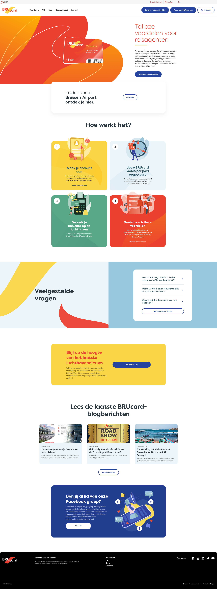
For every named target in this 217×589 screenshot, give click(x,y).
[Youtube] (212, 558)
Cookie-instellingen (208, 583)
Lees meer (130, 97)
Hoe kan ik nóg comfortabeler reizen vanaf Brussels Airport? (158, 279)
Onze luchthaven (156, 2)
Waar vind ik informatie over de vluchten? (159, 301)
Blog (50, 10)
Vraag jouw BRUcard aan (183, 10)
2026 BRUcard (8, 583)
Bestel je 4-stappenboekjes (155, 10)
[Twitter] (207, 558)
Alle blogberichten (108, 472)
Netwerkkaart (62, 10)
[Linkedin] (202, 558)
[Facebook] (192, 558)
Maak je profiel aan (79, 185)
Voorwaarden (195, 583)
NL (178, 2)
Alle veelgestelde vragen (163, 311)
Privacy (185, 583)
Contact (74, 10)
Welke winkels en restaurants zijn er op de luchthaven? (160, 290)
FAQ (43, 10)
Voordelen (34, 10)
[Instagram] (197, 558)
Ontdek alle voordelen (137, 242)
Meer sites (168, 2)
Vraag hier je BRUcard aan (148, 74)
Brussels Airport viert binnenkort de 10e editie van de (108, 455)
